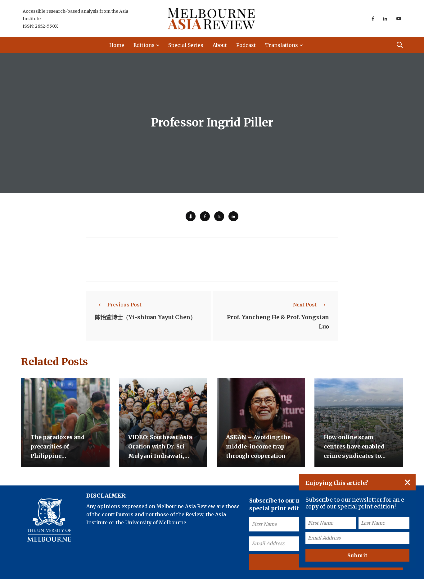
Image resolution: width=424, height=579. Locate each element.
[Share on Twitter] (219, 216)
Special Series (185, 45)
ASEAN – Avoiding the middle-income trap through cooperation (258, 446)
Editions (144, 45)
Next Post (305, 304)
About (220, 45)
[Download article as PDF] (191, 216)
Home (116, 45)
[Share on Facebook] (205, 216)
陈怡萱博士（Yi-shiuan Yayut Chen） (145, 317)
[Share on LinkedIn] (233, 216)
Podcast (246, 45)
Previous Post (124, 304)
